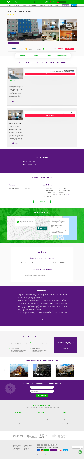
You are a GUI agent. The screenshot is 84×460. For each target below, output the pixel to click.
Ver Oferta (69, 48)
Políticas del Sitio (34, 454)
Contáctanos (27, 454)
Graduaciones (26, 446)
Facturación (48, 454)
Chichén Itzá (18, 421)
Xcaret (18, 415)
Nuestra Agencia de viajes (19, 454)
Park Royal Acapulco (65, 419)
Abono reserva (65, 454)
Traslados (26, 451)
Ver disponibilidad (50, 73)
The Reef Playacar (65, 421)
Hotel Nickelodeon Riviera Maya (42, 419)
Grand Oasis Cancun (42, 415)
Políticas (49, 55)
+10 (74, 35)
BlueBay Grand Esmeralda (65, 417)
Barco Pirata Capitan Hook (18, 423)
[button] (34, 5)
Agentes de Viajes (55, 454)
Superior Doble (12, 80)
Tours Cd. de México (17, 446)
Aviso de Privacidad (41, 454)
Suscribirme (42, 395)
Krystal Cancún (42, 423)
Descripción (22, 55)
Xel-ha (18, 417)
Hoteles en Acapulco (17, 451)
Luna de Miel (26, 448)
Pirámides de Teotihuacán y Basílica (19, 419)
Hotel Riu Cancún (41, 421)
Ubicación (36, 55)
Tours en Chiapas (16, 449)
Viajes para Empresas (28, 445)
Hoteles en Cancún (16, 443)
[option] (19, 371)
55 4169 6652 (72, 71)
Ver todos (42, 201)
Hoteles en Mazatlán (17, 445)
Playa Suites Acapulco (65, 423)
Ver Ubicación (26, 18)
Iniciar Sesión (63, 1)
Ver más (41, 319)
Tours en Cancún (16, 448)
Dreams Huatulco (65, 415)
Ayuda (60, 454)
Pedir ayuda (65, 348)
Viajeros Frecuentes (27, 443)
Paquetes (26, 449)
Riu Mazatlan (42, 417)
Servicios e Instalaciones (62, 55)
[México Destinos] (13, 1)
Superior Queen (12, 122)
